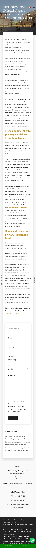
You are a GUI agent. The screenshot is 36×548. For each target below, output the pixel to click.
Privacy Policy (8, 483)
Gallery (22, 520)
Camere (10, 520)
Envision (6, 527)
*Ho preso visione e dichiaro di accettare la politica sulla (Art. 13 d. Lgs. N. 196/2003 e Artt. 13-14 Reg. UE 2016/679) (18, 406)
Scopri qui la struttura (12, 313)
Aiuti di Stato (12, 534)
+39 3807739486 (19, 500)
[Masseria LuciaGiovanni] (14, 8)
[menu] (34, 8)
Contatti (14, 522)
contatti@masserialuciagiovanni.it (20, 504)
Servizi (16, 520)
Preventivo (9, 545)
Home (4, 520)
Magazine (7, 522)
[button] (32, 540)
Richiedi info (26, 545)
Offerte (27, 520)
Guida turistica (18, 507)
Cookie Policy (18, 483)
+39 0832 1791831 (19, 496)
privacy (19, 406)
